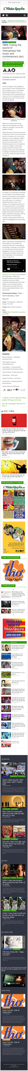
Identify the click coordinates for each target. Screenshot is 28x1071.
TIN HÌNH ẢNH (22, 776)
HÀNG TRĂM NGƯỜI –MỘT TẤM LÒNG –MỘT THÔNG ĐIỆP (12, 782)
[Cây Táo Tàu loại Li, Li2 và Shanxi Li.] (6, 671)
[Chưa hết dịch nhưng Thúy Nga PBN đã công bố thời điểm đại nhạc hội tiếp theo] (6, 696)
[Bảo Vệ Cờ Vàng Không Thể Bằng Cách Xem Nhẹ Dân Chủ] (6, 608)
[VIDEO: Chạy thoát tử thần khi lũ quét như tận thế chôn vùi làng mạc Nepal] (13, 897)
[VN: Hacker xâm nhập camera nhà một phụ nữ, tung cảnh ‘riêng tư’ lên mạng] (6, 661)
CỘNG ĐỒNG (6, 776)
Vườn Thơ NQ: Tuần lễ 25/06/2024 (10, 1011)
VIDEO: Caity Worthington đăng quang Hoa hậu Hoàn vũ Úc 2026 (13, 882)
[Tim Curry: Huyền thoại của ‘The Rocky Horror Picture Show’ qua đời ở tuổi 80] (6, 600)
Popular (15, 642)
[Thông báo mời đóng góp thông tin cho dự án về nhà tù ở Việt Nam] (6, 592)
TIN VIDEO (13, 877)
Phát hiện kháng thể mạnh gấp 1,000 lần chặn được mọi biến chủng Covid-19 (18, 734)
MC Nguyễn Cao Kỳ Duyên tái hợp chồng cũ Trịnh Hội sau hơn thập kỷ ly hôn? (18, 647)
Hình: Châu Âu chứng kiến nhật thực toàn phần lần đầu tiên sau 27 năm (13, 814)
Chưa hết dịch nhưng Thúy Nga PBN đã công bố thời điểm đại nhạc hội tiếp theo (18, 699)
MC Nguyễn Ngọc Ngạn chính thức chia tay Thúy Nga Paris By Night (18, 708)
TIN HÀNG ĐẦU (12, 42)
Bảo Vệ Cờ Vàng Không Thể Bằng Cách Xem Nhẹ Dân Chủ (18, 609)
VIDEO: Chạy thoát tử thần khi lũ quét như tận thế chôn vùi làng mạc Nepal (13, 915)
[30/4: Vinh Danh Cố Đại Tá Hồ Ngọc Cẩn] (6, 679)
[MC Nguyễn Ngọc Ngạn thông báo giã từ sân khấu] (6, 713)
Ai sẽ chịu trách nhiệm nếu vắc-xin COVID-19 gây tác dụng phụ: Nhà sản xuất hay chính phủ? (14, 430)
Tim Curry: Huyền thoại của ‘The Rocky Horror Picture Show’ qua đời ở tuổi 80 (18, 601)
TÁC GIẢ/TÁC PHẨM (7, 949)
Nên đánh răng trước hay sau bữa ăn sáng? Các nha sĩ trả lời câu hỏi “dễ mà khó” (13, 453)
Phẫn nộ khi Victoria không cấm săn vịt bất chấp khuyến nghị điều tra (13, 475)
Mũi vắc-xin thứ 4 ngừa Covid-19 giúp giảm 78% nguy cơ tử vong (14, 399)
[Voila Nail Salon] (6, 740)
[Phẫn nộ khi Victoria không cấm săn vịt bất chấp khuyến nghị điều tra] (14, 461)
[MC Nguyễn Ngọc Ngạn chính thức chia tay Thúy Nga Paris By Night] (6, 705)
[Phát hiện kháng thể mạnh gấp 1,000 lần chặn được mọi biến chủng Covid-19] (6, 732)
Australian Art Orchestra (9, 274)
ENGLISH (5, 42)
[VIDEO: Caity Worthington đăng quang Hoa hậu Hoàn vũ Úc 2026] (13, 864)
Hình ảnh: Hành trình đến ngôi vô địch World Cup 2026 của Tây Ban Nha (13, 844)
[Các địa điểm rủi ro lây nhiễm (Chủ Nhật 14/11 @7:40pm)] (6, 653)
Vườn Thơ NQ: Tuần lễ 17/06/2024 (10, 1043)
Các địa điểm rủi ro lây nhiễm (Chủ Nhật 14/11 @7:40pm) (17, 655)
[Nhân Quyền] (3, 15)
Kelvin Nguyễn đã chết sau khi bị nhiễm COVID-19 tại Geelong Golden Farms (18, 691)
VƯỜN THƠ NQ (6, 1007)
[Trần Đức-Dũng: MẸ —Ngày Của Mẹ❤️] (13, 936)
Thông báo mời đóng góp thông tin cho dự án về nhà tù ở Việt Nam (18, 593)
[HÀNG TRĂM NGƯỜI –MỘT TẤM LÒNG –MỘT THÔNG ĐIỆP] (13, 763)
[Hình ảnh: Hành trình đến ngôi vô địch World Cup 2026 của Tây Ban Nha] (13, 826)
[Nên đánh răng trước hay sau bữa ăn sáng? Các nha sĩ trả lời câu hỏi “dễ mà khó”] (14, 438)
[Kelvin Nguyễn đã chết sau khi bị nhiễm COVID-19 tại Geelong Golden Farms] (6, 688)
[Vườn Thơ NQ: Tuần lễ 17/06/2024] (13, 1026)
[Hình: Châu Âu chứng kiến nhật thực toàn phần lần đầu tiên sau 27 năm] (13, 795)
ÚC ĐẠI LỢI (19, 877)
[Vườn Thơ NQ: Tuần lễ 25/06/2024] (13, 994)
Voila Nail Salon (15, 741)
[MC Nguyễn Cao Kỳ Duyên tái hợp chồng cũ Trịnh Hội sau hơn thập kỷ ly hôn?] (6, 644)
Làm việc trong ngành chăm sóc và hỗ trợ (13, 405)
